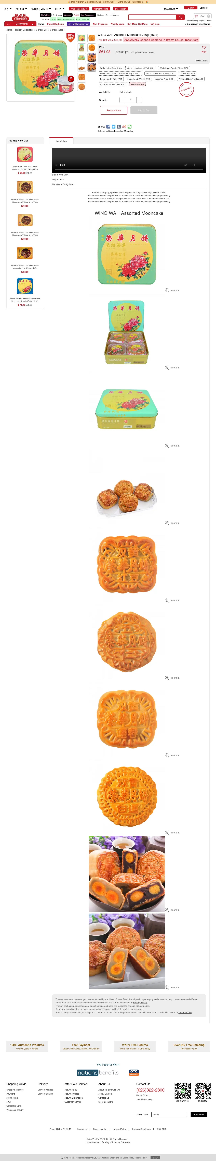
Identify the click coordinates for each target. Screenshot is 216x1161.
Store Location (100, 1129)
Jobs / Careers (105, 1093)
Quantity (103, 99)
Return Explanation (73, 1097)
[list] (81, 17)
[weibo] (124, 127)
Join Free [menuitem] (204, 7)
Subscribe (199, 1114)
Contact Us (103, 1097)
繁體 (164, 1129)
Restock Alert (114, 110)
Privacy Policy (140, 1002)
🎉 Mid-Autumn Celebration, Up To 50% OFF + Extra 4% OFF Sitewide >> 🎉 (108, 1)
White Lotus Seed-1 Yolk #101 (141, 68)
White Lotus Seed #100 (111, 68)
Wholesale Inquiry (14, 1109)
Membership (12, 1097)
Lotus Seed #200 (187, 73)
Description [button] (61, 140)
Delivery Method (45, 1089)
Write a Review (202, 60)
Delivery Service (45, 1093)
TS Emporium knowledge (196, 23)
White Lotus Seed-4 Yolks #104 (160, 73)
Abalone (100, 15)
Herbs (53, 19)
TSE (20, 17)
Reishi (76, 15)
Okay (155, 1157)
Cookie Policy (141, 1157)
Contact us (82, 1129)
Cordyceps (57, 15)
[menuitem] (10, 9)
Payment (10, 1093)
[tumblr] (119, 127)
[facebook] (108, 127)
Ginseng (67, 15)
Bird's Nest (45, 15)
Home (41, 23)
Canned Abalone (112, 15)
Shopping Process (14, 1089)
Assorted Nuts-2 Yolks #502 (113, 84)
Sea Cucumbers (87, 15)
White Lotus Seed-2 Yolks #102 (174, 68)
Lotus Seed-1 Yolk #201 (111, 78)
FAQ (8, 1101)
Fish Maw (45, 19)
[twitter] (114, 127)
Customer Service (72, 1101)
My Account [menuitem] (169, 8)
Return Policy (70, 1089)
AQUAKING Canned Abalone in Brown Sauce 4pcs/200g (161, 40)
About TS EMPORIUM (109, 1089)
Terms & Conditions (141, 1129)
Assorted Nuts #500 (164, 78)
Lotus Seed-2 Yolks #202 (138, 78)
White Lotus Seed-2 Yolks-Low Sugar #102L (120, 73)
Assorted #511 (137, 84)
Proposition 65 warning (123, 131)
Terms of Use (185, 1012)
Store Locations (105, 1101)
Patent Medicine (82, 19)
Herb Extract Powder (66, 19)
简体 (158, 1129)
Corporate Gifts (13, 1105)
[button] (32, 24)
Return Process (71, 1093)
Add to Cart (144, 110)
